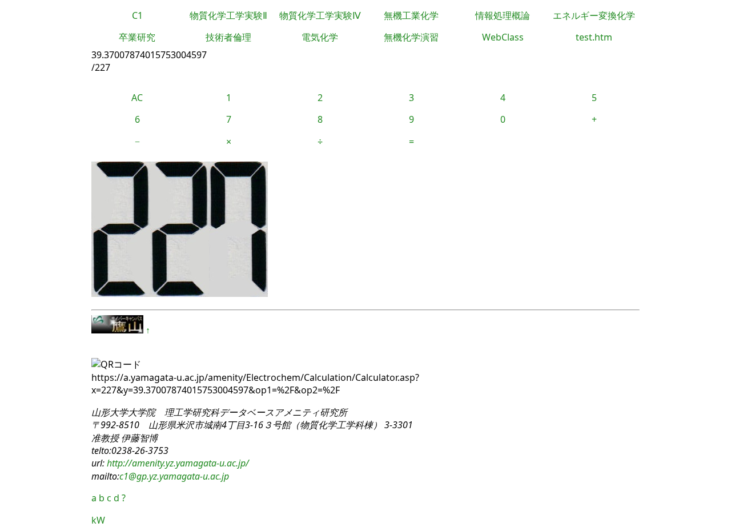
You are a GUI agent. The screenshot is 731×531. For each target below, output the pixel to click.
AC (137, 97)
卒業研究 (137, 37)
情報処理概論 (502, 15)
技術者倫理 (228, 37)
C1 (137, 15)
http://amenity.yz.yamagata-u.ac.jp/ (177, 463)
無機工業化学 (411, 15)
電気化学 (320, 37)
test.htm (594, 37)
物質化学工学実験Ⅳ (320, 15)
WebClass (503, 37)
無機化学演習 (411, 37)
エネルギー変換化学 (594, 15)
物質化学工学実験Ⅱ (228, 15)
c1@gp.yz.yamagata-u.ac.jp (174, 476)
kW (98, 520)
